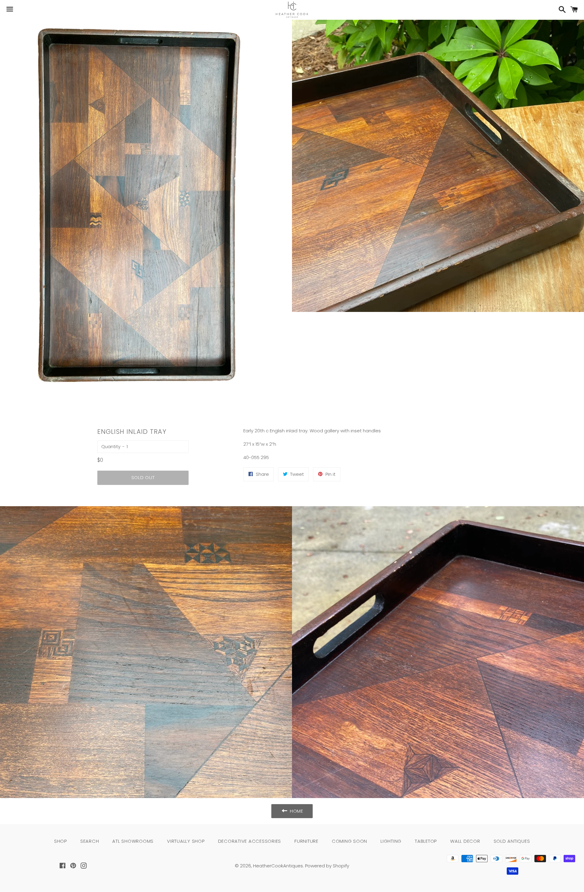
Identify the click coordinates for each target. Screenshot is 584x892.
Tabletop (426, 841)
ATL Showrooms (133, 841)
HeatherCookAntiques (278, 866)
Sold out (143, 477)
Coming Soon (349, 841)
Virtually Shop (186, 841)
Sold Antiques (512, 841)
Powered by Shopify (327, 866)
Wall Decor (465, 841)
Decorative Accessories (249, 841)
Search (89, 841)
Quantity (110, 446)
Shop (60, 841)
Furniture (306, 841)
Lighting (391, 841)
